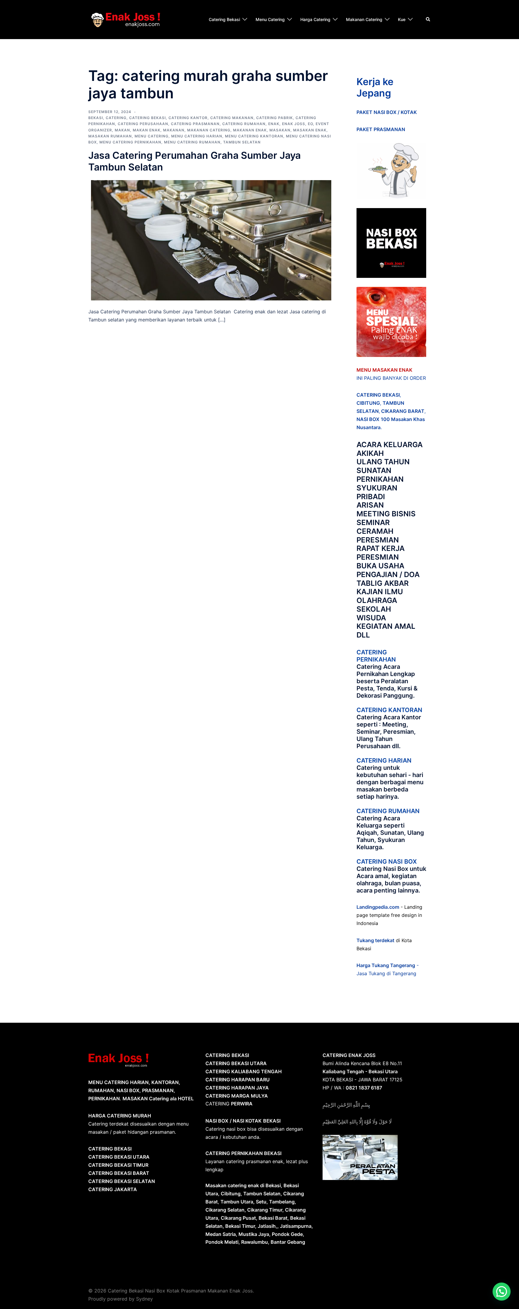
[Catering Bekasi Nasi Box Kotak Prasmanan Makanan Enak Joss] (125, 19)
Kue (401, 19)
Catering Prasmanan (195, 123)
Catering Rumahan (244, 123)
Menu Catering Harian (196, 136)
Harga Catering (315, 19)
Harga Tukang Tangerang (386, 965)
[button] (502, 1292)
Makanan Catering (364, 19)
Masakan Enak (309, 130)
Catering (116, 117)
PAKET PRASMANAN (381, 129)
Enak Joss (293, 123)
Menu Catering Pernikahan (130, 142)
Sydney (144, 1299)
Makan (122, 130)
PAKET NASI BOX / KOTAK (387, 112)
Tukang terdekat (375, 940)
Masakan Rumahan (110, 136)
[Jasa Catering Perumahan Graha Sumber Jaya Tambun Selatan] (211, 240)
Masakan (279, 130)
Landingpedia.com (378, 907)
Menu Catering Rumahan (192, 142)
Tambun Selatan (242, 142)
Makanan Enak (250, 130)
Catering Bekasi (224, 19)
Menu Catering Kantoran (254, 136)
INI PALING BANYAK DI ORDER (391, 378)
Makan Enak (146, 130)
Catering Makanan (231, 117)
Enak (273, 123)
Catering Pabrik (274, 117)
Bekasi (95, 117)
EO (310, 123)
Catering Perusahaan (143, 123)
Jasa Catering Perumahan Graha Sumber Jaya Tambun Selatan (194, 161)
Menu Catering (270, 19)
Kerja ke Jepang (375, 87)
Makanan (173, 130)
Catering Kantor (188, 117)
